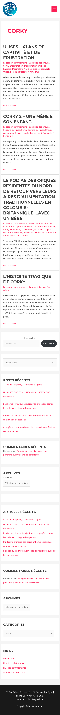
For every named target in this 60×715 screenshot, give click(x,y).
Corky (6, 65)
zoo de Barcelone (18, 71)
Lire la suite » (9, 105)
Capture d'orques (11, 129)
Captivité (33, 286)
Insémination (16, 65)
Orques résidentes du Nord (28, 132)
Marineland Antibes (22, 68)
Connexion (8, 658)
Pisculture (47, 232)
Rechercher (30, 338)
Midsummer (27, 229)
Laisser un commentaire (15, 62)
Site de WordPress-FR (14, 672)
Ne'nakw (38, 229)
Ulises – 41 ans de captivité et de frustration (24, 52)
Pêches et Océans (32, 232)
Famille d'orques (36, 129)
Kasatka (7, 68)
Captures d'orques (24, 226)
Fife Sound (15, 229)
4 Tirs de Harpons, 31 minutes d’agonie (22, 384)
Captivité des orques (39, 62)
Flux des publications (13, 663)
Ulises (6, 71)
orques (36, 68)
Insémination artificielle (36, 65)
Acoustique (34, 223)
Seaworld (45, 68)
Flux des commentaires (14, 667)
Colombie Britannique (45, 226)
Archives (7, 477)
